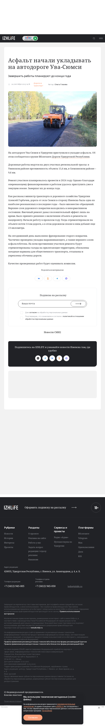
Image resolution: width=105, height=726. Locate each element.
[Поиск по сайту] (94, 38)
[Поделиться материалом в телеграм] (57, 278)
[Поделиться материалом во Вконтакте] (39, 278)
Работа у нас (34, 542)
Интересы (9, 542)
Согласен (33, 717)
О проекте (33, 533)
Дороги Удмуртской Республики (71, 156)
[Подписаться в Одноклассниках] (59, 358)
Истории (8, 538)
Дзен (80, 551)
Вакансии (33, 559)
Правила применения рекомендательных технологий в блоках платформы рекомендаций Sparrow (45, 642)
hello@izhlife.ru (75, 586)
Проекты (8, 547)
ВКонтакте (83, 533)
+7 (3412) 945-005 (14, 586)
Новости (8, 533)
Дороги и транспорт (38, 84)
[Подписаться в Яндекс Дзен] (38, 358)
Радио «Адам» (61, 537)
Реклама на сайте (37, 538)
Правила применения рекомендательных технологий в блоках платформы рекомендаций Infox (44, 644)
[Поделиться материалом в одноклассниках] (48, 278)
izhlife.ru (60, 706)
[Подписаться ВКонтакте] (52, 358)
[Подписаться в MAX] (66, 358)
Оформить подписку (45, 507)
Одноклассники (86, 547)
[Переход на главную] (9, 38)
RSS (80, 556)
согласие (33, 312)
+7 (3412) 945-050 (45, 586)
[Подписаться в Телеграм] (45, 358)
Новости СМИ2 (52, 332)
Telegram (82, 538)
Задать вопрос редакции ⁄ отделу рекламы (37, 551)
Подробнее (47, 711)
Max (80, 542)
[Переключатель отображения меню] (101, 38)
